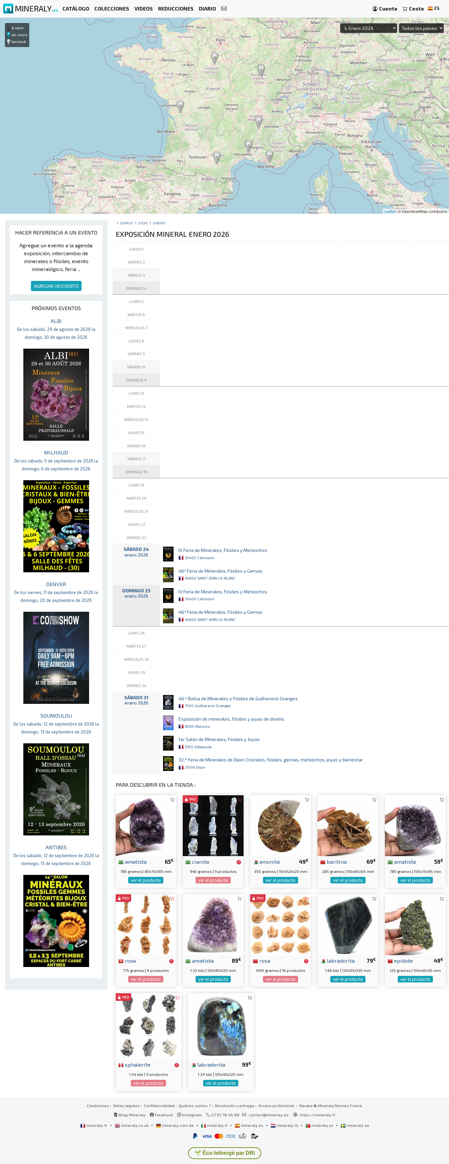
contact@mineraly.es (269, 1114)
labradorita (340, 960)
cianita (200, 861)
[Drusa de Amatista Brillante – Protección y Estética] (415, 825)
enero (159, 223)
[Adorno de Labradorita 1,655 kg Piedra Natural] (348, 924)
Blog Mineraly (132, 1114)
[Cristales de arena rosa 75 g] (146, 924)
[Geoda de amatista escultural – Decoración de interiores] (146, 825)
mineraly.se (357, 1125)
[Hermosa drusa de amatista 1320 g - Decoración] (213, 924)
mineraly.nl (287, 1125)
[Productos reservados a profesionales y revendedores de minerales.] (239, 862)
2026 (143, 223)
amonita (269, 861)
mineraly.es (252, 1125)
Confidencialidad (159, 1105)
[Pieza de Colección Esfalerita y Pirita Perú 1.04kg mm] (148, 1025)
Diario (126, 223)
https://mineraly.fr (318, 1114)
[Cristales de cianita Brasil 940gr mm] (213, 825)
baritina (336, 861)
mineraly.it (217, 1125)
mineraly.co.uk (135, 1125)
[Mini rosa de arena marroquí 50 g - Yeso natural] (280, 924)
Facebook (163, 1114)
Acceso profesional (276, 1105)
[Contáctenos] (224, 9)
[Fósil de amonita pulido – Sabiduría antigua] (280, 825)
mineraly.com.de (178, 1125)
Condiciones (98, 1105)
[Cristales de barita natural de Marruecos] (348, 825)
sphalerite (137, 1064)
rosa (130, 960)
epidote (403, 960)
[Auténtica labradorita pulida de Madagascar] (221, 1025)
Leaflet (390, 211)
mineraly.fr (96, 1125)
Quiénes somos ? (195, 1105)
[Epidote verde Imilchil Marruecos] (415, 924)
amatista (135, 861)
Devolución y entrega (234, 1105)
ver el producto (146, 880)
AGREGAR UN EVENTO (56, 286)
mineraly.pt (322, 1125)
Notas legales (126, 1105)
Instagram (191, 1114)
